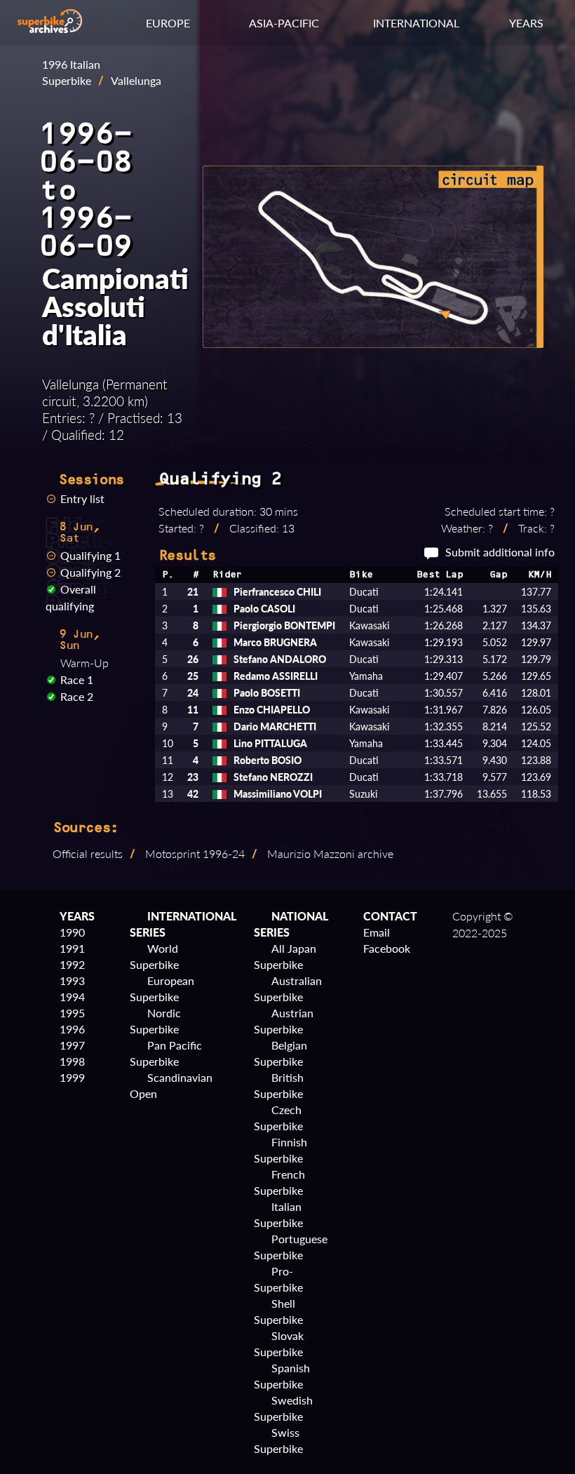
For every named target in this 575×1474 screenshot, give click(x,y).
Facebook (386, 948)
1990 (72, 932)
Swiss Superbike (278, 1440)
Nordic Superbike (155, 1021)
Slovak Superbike (279, 1343)
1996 (72, 1029)
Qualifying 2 (90, 572)
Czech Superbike (278, 1117)
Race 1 (76, 679)
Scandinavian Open (171, 1085)
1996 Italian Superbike (71, 72)
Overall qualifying (71, 597)
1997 (72, 1045)
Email (376, 932)
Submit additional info (500, 552)
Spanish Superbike (282, 1376)
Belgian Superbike (280, 1053)
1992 (72, 964)
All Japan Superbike (285, 956)
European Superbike (162, 988)
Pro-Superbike (278, 1279)
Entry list (82, 498)
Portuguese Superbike (290, 1247)
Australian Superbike (288, 988)
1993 (72, 980)
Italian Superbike (278, 1214)
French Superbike (279, 1182)
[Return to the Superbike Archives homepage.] (50, 28)
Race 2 (76, 696)
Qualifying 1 (90, 555)
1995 (72, 1013)
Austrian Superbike (283, 1021)
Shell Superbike (278, 1311)
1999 (72, 1077)
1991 (72, 948)
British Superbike (279, 1085)
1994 (72, 997)
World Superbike (154, 956)
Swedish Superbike (283, 1408)
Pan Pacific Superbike (166, 1053)
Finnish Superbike (280, 1150)
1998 (72, 1061)
